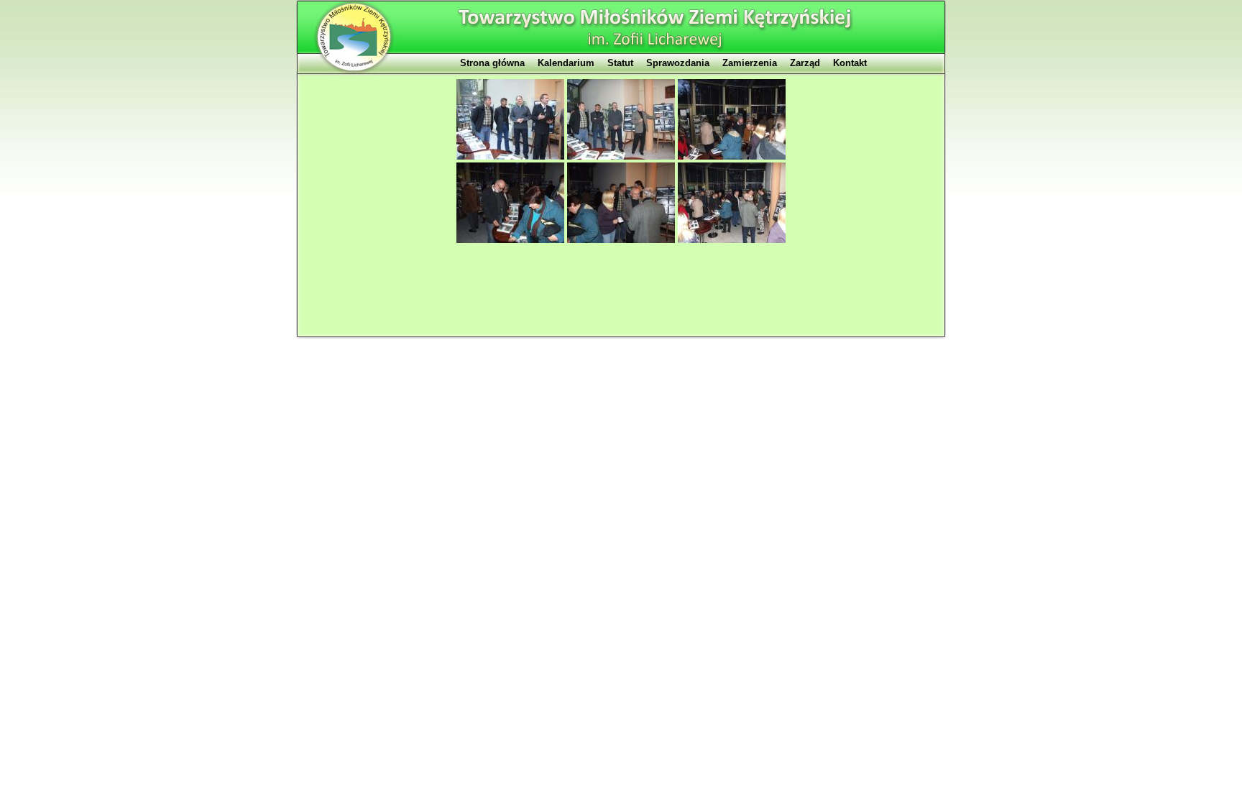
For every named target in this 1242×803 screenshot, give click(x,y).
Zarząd (805, 63)
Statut (620, 63)
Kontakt (850, 63)
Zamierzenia (749, 63)
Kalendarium (566, 63)
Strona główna (492, 63)
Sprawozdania (677, 63)
